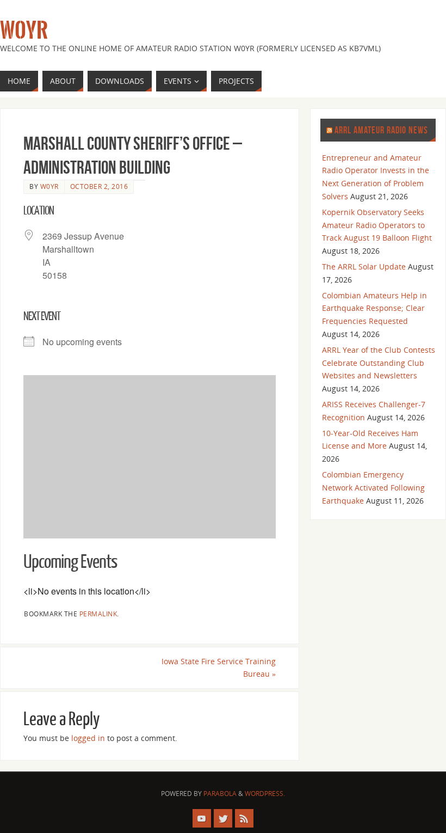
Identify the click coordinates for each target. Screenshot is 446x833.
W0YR (24, 30)
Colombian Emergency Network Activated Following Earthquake (373, 487)
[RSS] (244, 818)
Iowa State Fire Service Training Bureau (219, 667)
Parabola (220, 793)
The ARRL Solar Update (364, 266)
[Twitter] (223, 818)
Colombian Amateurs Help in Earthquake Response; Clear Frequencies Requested (374, 308)
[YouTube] (202, 818)
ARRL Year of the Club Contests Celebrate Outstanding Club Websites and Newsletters (378, 363)
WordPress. (265, 793)
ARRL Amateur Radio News (381, 130)
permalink (98, 613)
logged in (88, 738)
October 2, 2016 (99, 186)
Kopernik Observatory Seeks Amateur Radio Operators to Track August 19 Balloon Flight (377, 225)
